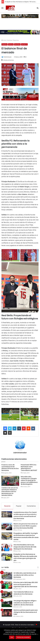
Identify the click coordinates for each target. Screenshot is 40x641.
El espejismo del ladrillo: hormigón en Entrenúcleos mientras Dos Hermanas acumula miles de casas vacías (26, 536)
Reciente (7, 506)
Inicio (4, 40)
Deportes (16, 40)
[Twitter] (10, 428)
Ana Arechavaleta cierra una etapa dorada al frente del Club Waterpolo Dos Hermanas (25, 547)
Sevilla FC (24, 44)
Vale (11, 637)
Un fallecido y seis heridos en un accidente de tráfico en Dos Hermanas (25, 575)
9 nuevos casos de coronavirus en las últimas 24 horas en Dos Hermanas (10, 467)
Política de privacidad (23, 637)
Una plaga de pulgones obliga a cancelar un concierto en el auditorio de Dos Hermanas (25, 603)
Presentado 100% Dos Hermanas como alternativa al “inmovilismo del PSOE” (29, 467)
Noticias (9, 40)
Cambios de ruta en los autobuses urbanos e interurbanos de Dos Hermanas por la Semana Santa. (9, 491)
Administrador (7, 57)
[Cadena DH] (10, 8)
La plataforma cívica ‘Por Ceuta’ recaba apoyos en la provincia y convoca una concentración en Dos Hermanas (25, 515)
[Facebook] (5, 428)
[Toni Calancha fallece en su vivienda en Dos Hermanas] (6, 594)
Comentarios (31, 506)
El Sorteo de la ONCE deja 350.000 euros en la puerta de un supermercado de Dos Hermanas (26, 584)
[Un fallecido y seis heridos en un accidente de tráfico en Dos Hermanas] (6, 575)
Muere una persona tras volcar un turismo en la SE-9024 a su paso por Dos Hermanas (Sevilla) (26, 526)
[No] (38, 634)
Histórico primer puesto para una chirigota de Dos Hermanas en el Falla (25, 612)
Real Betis (17, 44)
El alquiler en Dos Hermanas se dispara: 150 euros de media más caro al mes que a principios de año (25, 557)
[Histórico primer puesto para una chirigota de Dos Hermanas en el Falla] (6, 612)
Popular (18, 506)
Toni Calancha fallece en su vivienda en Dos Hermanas (23, 593)
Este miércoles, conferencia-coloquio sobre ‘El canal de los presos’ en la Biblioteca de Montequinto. (29, 480)
